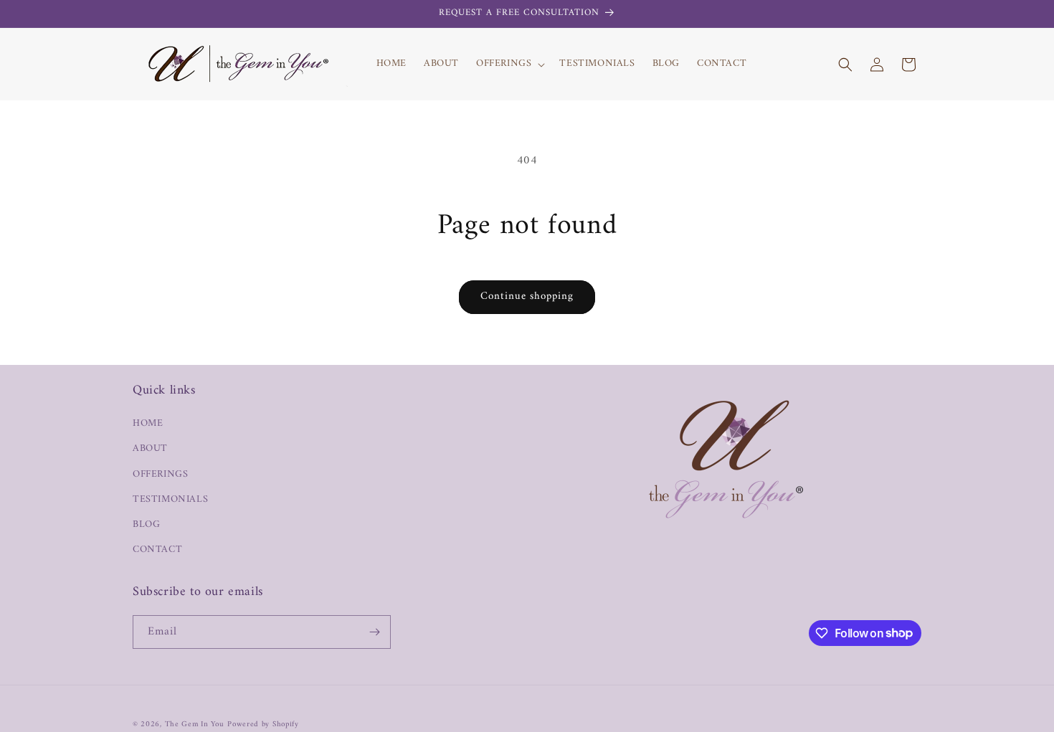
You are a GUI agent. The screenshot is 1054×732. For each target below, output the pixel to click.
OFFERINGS (160, 474)
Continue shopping (527, 296)
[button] (509, 64)
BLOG (146, 524)
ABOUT (150, 448)
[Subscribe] (374, 632)
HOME (148, 423)
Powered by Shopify (263, 724)
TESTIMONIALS (170, 499)
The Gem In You (194, 724)
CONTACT (157, 549)
